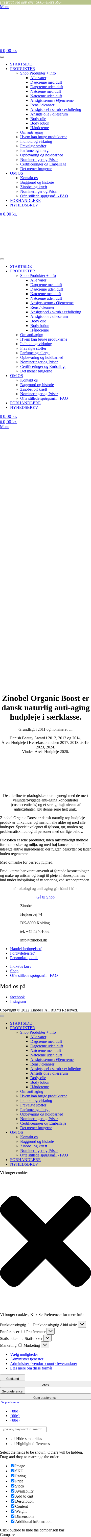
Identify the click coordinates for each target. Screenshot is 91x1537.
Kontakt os (29, 178)
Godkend (12, 1379)
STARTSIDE (21, 64)
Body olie (38, 118)
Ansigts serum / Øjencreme (52, 100)
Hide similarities (28, 1438)
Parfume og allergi (35, 150)
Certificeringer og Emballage (43, 164)
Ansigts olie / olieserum (49, 114)
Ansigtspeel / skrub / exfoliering (55, 109)
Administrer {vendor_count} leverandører (43, 1363)
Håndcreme (39, 128)
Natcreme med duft (45, 91)
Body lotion (39, 123)
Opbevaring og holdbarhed (41, 155)
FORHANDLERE (25, 200)
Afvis (45, 1385)
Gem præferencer (45, 1398)
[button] (45, 1242)
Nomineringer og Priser (39, 159)
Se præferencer (13, 1391)
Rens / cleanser (42, 105)
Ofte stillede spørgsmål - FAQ (44, 196)
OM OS (16, 173)
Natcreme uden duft (46, 96)
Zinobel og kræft (33, 187)
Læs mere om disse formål (31, 1368)
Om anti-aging (31, 132)
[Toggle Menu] (2, 57)
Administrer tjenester (26, 1359)
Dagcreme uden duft (46, 87)
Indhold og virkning (36, 141)
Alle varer (38, 78)
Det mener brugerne (36, 169)
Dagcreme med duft (46, 82)
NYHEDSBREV (24, 205)
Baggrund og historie (37, 182)
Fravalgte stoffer (33, 146)
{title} (15, 1411)
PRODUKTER (22, 68)
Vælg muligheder (24, 1354)
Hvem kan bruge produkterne (43, 137)
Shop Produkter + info (38, 73)
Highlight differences (32, 1443)
